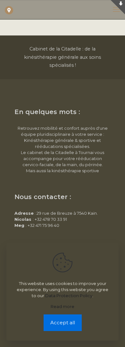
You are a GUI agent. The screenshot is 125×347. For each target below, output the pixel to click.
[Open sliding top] (118, 7)
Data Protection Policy (68, 295)
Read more (62, 306)
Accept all (62, 323)
